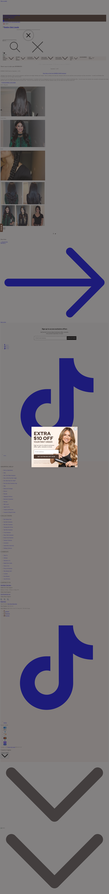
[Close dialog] (75, 429)
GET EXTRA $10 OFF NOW (46, 456)
